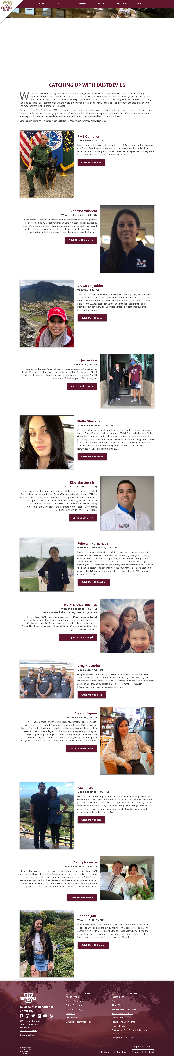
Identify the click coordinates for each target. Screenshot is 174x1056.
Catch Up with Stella (92, 456)
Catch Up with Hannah (93, 945)
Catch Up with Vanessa (80, 240)
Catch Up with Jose (91, 819)
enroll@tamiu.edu (28, 1030)
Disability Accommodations (79, 1021)
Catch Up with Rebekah (93, 582)
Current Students (74, 1001)
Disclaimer (106, 1052)
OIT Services (71, 1017)
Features (121, 3)
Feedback (149, 1052)
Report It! (116, 1001)
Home (41, 3)
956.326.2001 (26, 1027)
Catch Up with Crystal (81, 748)
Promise (102, 3)
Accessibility (118, 996)
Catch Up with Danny (81, 897)
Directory (121, 1052)
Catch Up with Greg (91, 694)
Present (82, 3)
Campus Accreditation (123, 1037)
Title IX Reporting (120, 1005)
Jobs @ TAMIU (118, 1025)
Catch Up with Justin (82, 386)
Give (139, 3)
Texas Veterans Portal (122, 1013)
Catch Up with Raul (91, 162)
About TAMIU (72, 996)
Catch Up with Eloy (83, 517)
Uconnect (70, 1013)
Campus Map (28, 1034)
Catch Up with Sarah (92, 317)
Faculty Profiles (119, 1017)
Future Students (74, 1005)
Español (136, 1052)
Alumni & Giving (74, 1009)
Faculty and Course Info (123, 1021)
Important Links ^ (143, 1046)
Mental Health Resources (124, 1009)
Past (60, 3)
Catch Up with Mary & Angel (78, 637)
